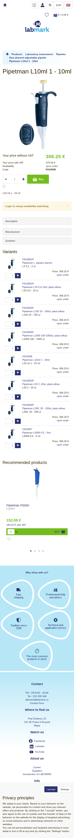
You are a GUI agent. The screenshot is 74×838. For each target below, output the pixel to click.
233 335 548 (39, 696)
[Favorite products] (46, 15)
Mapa (37, 725)
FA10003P (28, 380)
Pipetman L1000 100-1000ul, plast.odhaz (44, 335)
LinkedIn (39, 746)
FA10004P (28, 307)
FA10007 (27, 429)
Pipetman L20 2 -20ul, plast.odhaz (41, 384)
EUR (58, 5)
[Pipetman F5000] (37, 485)
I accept (51, 789)
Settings (64, 789)
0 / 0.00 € (62, 14)
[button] (31, 551)
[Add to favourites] (4, 187)
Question (10, 240)
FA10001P (28, 259)
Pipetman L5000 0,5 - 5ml (36, 432)
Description (11, 221)
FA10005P (28, 405)
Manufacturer (12, 231)
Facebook (39, 741)
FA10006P (28, 332)
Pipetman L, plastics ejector (37, 262)
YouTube (40, 751)
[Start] (7, 54)
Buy (41, 179)
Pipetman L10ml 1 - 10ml (36, 359)
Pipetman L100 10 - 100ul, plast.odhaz (43, 311)
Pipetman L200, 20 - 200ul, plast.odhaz (43, 408)
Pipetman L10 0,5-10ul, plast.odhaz (41, 287)
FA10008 (27, 356)
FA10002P (28, 283)
